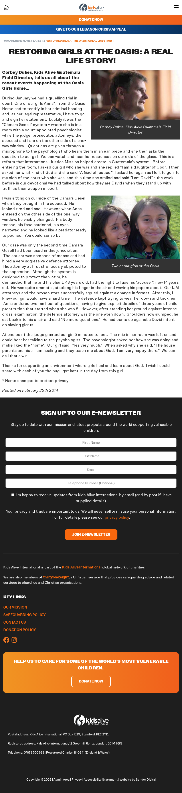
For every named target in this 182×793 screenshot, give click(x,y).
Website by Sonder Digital (138, 779)
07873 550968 (34, 752)
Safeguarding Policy (24, 615)
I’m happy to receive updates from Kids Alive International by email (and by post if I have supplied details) (93, 497)
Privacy (76, 779)
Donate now (91, 681)
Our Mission (15, 607)
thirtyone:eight (56, 577)
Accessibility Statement (101, 779)
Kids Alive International (81, 567)
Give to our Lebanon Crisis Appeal (91, 29)
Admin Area (61, 779)
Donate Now (91, 19)
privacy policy (117, 517)
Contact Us (14, 622)
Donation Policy (20, 630)
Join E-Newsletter (91, 534)
